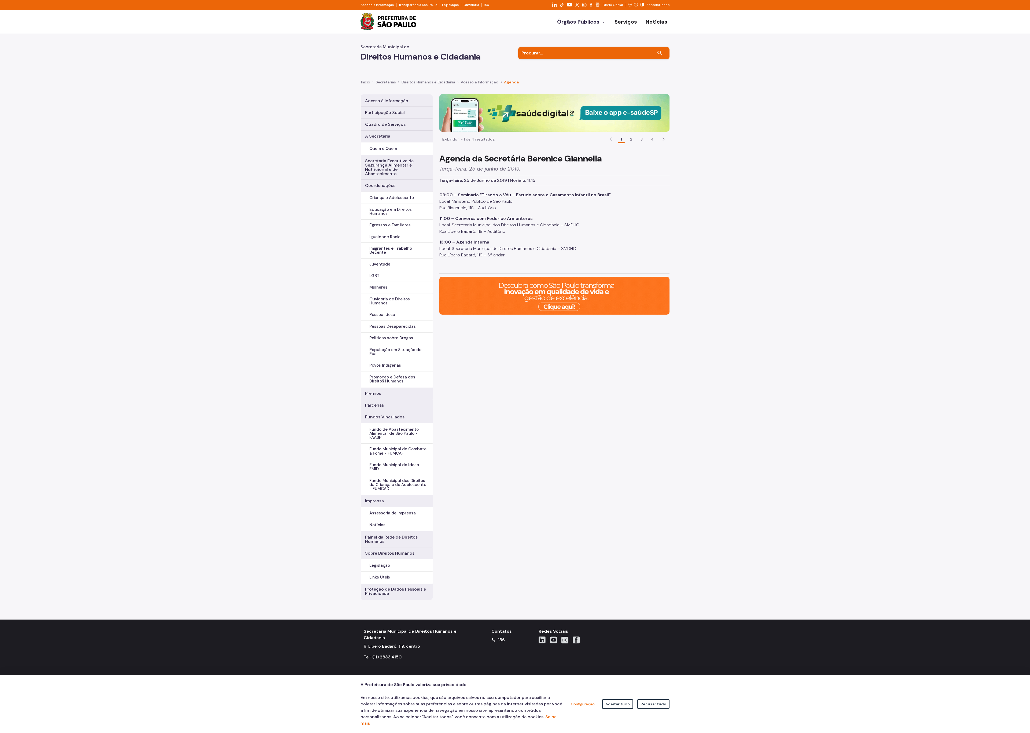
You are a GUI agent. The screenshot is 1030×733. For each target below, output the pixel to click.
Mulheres (378, 287)
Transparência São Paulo (418, 4)
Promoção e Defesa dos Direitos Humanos (392, 379)
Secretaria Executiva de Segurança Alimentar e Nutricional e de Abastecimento (389, 167)
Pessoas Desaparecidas (392, 326)
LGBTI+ (376, 275)
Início (365, 82)
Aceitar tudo (617, 704)
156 (486, 4)
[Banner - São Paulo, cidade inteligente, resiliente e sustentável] (554, 295)
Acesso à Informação (479, 82)
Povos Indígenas (385, 365)
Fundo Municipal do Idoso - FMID (395, 467)
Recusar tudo (653, 704)
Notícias (377, 525)
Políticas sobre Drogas (391, 338)
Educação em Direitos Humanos (390, 211)
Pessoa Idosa (382, 314)
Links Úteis (379, 577)
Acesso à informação (377, 4)
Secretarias (386, 82)
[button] (663, 139)
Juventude (379, 264)
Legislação (450, 4)
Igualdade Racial (385, 237)
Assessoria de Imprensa (392, 513)
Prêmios (373, 393)
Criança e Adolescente (391, 197)
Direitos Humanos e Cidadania (428, 82)
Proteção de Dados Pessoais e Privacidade (395, 591)
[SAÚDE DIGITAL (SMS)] (554, 112)
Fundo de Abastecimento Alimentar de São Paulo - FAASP (394, 433)
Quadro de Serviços (385, 124)
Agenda (511, 82)
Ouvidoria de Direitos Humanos (389, 301)
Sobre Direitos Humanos (389, 553)
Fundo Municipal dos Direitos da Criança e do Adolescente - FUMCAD (397, 484)
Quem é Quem (383, 148)
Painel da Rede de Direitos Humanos (391, 539)
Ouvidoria (471, 4)
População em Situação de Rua (395, 351)
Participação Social (385, 112)
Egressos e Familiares (390, 225)
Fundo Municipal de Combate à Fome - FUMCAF (397, 451)
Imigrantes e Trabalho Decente (390, 250)
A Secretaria (377, 136)
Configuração (583, 704)
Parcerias (374, 405)
